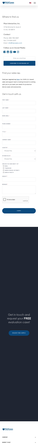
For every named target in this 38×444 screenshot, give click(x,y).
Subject (5, 176)
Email (6, 166)
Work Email (6, 115)
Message (5, 184)
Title (4, 131)
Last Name (5, 107)
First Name (5, 99)
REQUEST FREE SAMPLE (19, 332)
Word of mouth (9, 172)
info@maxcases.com (15, 43)
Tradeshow (8, 168)
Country (5, 147)
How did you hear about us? (10, 163)
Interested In (6, 155)
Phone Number (6, 123)
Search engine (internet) (12, 170)
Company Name (6, 139)
